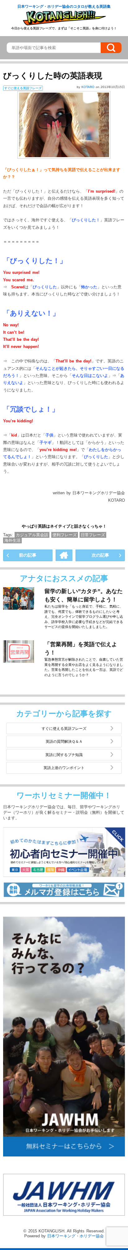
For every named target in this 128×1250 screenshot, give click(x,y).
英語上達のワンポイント (64, 768)
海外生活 (12, 540)
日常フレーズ (93, 535)
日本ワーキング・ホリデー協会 (75, 1236)
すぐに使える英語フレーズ (64, 728)
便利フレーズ (65, 535)
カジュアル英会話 (32, 535)
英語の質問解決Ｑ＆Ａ (64, 741)
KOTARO (88, 87)
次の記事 (100, 555)
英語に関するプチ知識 (64, 755)
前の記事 (27, 555)
